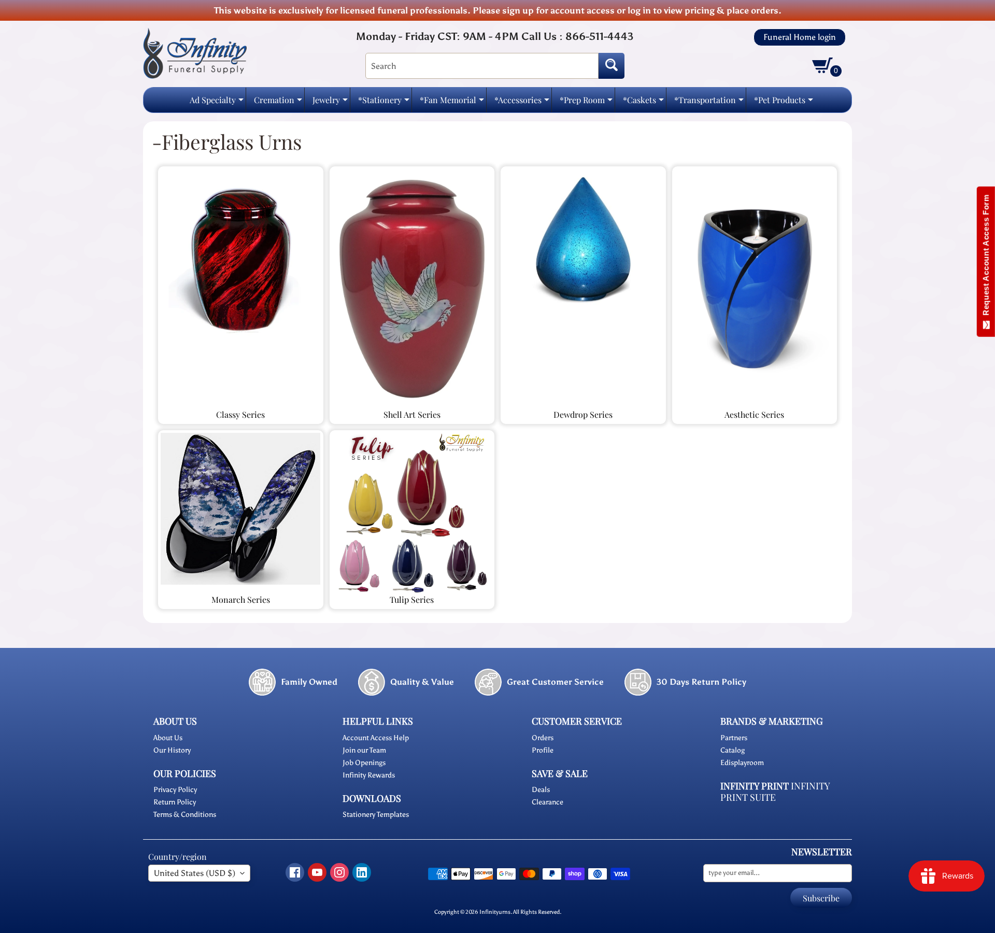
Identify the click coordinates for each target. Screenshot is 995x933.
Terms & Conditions (184, 814)
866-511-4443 (599, 36)
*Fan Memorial (452, 102)
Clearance (547, 802)
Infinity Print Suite (775, 792)
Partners (733, 737)
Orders (542, 737)
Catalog (732, 750)
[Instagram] (339, 872)
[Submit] (611, 66)
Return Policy (174, 802)
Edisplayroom (742, 762)
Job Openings (364, 762)
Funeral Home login (799, 37)
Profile (542, 750)
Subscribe (821, 898)
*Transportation (709, 102)
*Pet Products (783, 102)
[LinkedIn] (361, 872)
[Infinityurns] (195, 52)
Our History (172, 750)
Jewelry (330, 102)
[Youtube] (317, 872)
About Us (167, 737)
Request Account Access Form (986, 257)
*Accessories (521, 102)
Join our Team (364, 750)
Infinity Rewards (369, 775)
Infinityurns (494, 911)
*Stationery (383, 102)
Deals (541, 789)
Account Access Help (376, 737)
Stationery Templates (376, 814)
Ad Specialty (217, 102)
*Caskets (643, 102)
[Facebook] (295, 872)
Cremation (278, 102)
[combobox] (482, 66)
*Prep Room (586, 102)
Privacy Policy (175, 789)
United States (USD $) (194, 873)
